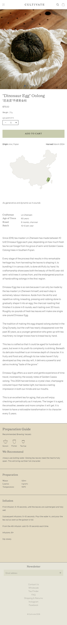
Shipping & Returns (33, 598)
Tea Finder (33, 591)
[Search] (57, 4)
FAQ (33, 594)
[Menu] (4, 4)
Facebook (33, 605)
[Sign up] (60, 573)
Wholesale (34, 587)
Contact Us (33, 584)
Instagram (33, 601)
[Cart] (63, 4)
